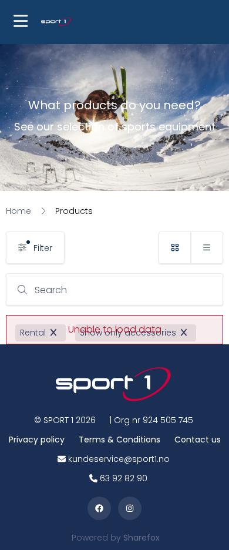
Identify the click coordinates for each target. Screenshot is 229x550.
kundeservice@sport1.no (119, 459)
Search (51, 290)
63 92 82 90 (123, 478)
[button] (20, 22)
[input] (114, 289)
